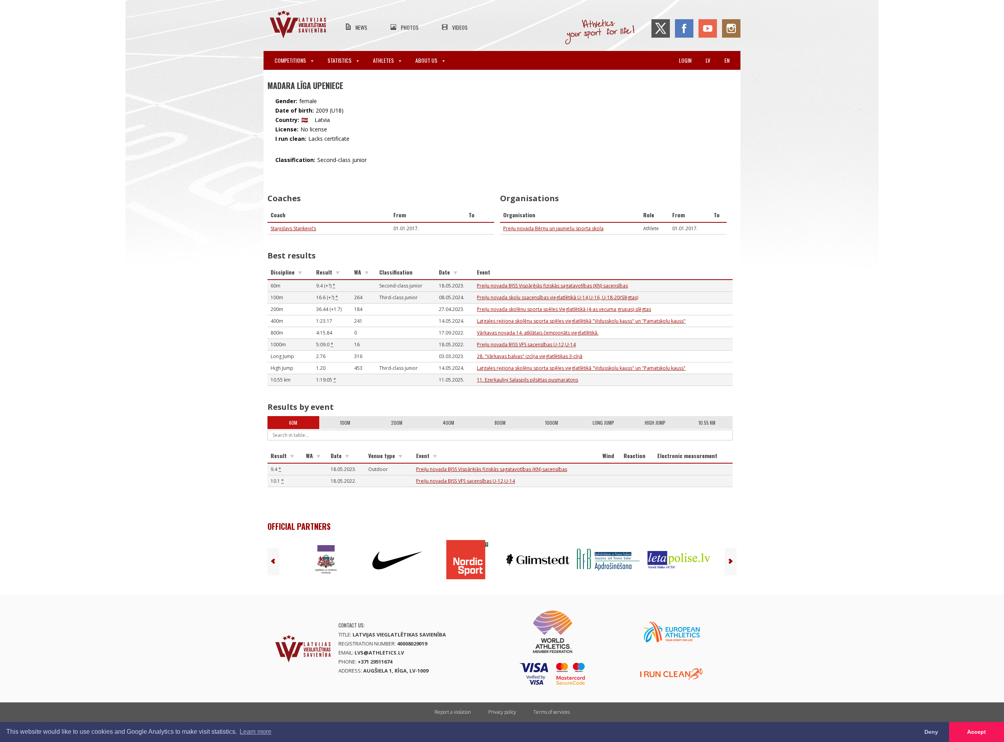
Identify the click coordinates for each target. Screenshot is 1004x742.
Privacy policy (502, 712)
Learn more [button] (255, 731)
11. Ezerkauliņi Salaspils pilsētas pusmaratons (527, 379)
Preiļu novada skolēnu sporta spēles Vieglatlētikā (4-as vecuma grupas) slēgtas (564, 309)
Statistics (340, 60)
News (361, 27)
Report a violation (453, 712)
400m (448, 422)
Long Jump (603, 422)
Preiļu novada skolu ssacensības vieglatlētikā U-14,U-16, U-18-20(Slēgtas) (557, 297)
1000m (551, 422)
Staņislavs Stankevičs (293, 228)
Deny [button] (931, 732)
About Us (426, 60)
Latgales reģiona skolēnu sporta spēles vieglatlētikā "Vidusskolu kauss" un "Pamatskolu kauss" (581, 321)
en (726, 60)
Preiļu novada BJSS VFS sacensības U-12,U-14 (526, 344)
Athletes (384, 60)
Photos (409, 27)
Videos (459, 27)
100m (345, 422)
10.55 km (706, 422)
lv (708, 60)
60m (293, 422)
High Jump (655, 422)
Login (685, 60)
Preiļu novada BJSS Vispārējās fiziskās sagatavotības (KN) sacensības (552, 285)
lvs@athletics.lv (379, 652)
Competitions (291, 60)
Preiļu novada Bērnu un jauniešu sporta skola (553, 228)
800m (500, 422)
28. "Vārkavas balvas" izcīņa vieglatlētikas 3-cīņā (529, 356)
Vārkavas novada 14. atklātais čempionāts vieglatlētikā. (537, 332)
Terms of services (551, 712)
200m (396, 422)
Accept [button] (976, 732)
